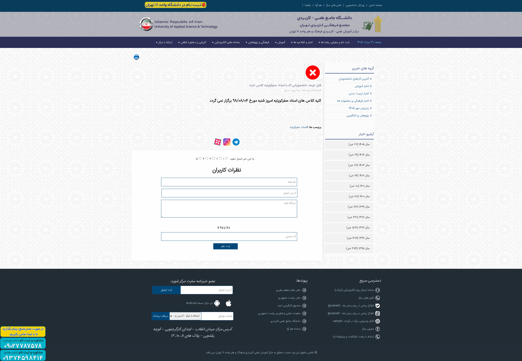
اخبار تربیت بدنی (359, 93)
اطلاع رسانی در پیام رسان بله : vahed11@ (351, 305)
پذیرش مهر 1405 (359, 108)
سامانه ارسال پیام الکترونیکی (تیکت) (354, 290)
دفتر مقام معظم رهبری (288, 290)
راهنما (308, 5)
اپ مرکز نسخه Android (199, 303)
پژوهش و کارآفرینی (357, 115)
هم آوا (318, 5)
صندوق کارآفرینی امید (289, 305)
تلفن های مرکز (333, 5)
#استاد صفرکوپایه (299, 127)
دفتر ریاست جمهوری (289, 298)
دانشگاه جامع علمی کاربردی (285, 321)
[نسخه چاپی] (136, 59)
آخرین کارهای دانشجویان (354, 79)
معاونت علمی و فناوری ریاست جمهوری (279, 313)
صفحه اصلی (375, 5)
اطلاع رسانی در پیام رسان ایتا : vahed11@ (351, 313)
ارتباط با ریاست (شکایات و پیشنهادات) (353, 336)
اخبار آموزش (362, 86)
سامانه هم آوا (294, 329)
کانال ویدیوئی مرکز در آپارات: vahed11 (353, 321)
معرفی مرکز (368, 329)
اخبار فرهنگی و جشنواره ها (353, 101)
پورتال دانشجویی (355, 5)
